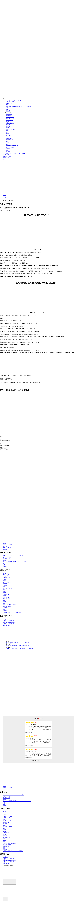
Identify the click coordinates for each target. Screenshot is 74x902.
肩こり (7, 136)
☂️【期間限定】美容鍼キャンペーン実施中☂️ (17, 643)
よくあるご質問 (7, 156)
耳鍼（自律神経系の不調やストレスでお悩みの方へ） (20, 106)
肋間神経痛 (9, 135)
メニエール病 (9, 120)
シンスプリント (10, 117)
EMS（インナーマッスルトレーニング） (16, 100)
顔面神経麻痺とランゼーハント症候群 (15, 153)
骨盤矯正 (8, 111)
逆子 (7, 108)
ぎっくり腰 (9, 115)
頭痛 (7, 150)
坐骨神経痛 (9, 124)
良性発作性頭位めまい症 (12, 145)
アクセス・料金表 (7, 544)
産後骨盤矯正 (9, 103)
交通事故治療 (6, 625)
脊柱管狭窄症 (9, 139)
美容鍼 (7, 105)
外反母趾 (8, 126)
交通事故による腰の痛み (9, 620)
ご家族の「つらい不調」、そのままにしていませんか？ (20, 648)
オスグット (9, 114)
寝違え (7, 127)
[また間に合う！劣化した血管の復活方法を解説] (11, 370)
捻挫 (7, 130)
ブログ (4, 159)
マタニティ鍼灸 (10, 101)
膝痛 (7, 144)
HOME (4, 195)
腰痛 (7, 141)
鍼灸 (7, 109)
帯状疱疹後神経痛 (10, 129)
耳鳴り (7, 132)
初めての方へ (6, 154)
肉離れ (7, 133)
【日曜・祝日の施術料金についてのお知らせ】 (18, 645)
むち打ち (5, 619)
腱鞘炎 (7, 142)
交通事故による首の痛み (9, 623)
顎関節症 (8, 151)
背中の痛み (9, 138)
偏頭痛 (7, 121)
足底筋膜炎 (9, 148)
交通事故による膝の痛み (9, 622)
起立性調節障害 (10, 147)
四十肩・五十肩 (10, 123)
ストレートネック (10, 118)
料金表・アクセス (7, 787)
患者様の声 (6, 157)
